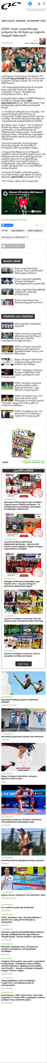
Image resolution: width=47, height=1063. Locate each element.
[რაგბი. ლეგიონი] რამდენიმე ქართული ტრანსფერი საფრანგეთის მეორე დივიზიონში (30, 281)
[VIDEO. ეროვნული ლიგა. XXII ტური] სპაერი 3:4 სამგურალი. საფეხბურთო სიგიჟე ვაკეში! (28, 413)
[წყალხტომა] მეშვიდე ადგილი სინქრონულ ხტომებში (19, 701)
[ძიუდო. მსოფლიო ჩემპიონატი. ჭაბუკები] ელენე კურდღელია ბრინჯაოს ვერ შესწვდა (29, 361)
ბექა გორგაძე (17, 230)
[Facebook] (30, 3)
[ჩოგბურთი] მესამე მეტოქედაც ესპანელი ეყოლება (22, 860)
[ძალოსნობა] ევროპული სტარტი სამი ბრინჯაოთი (22, 736)
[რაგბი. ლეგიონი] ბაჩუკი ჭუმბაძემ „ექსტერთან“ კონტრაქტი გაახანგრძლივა (30, 292)
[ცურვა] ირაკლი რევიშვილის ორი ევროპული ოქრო (23, 895)
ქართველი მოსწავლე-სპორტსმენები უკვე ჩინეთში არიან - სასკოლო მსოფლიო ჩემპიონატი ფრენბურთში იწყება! (22, 583)
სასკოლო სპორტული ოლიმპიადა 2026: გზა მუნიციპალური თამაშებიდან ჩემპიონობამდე (23, 620)
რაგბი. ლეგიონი (35, 230)
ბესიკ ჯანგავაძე (31, 43)
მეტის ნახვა (23, 664)
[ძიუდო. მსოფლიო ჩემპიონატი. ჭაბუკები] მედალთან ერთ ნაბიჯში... (19, 777)
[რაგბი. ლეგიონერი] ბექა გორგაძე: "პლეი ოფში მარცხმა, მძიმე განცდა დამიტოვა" (29, 270)
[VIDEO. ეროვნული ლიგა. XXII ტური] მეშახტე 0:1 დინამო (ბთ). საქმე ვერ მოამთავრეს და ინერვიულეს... (21, 919)
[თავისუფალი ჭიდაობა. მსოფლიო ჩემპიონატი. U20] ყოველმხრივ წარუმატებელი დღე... (21, 820)
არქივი (5, 463)
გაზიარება (8, 225)
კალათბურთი (33, 21)
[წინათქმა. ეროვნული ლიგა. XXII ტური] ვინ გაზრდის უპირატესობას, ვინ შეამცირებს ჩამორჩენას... (19, 949)
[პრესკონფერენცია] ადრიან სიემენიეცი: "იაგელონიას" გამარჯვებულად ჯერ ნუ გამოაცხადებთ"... (18, 982)
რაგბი (43, 21)
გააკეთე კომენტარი (15, 246)
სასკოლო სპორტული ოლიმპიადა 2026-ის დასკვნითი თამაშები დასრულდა (22, 654)
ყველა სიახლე (8, 21)
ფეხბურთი (21, 21)
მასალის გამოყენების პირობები (14, 220)
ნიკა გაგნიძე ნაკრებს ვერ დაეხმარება (17, 907)
